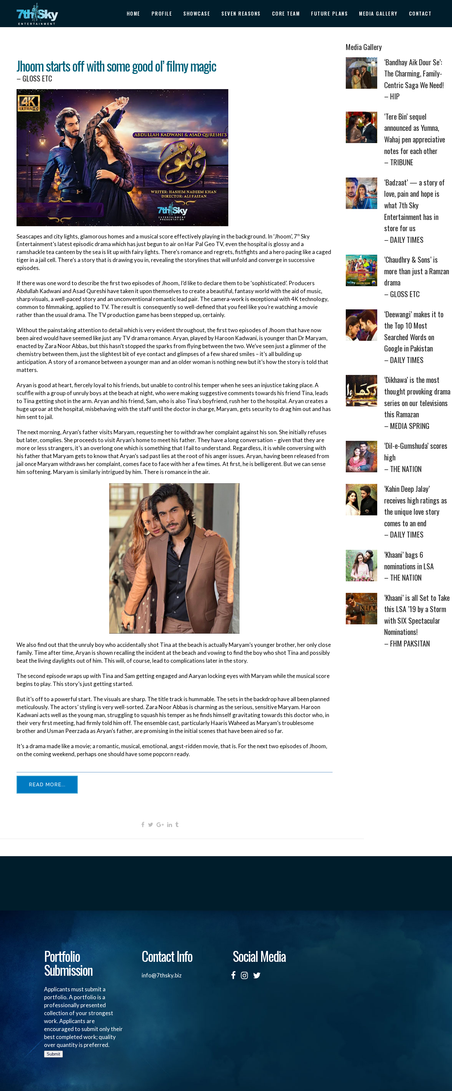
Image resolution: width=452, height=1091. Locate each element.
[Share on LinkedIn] (169, 824)
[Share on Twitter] (150, 824)
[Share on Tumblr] (177, 824)
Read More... (47, 785)
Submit (53, 1054)
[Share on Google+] (160, 824)
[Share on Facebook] (143, 824)
